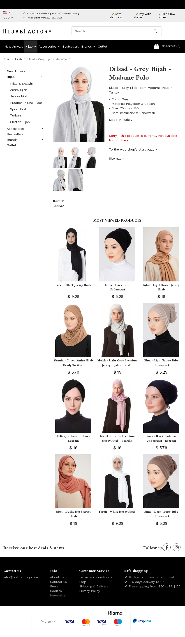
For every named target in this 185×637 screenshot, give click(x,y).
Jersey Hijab (19, 96)
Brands (86, 46)
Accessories (47, 46)
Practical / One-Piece (26, 103)
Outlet (102, 46)
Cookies (56, 591)
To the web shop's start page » (133, 149)
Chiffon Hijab (20, 122)
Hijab (29, 46)
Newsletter (58, 595)
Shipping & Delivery (93, 586)
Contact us (58, 582)
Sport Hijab (18, 109)
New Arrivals (14, 46)
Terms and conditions (95, 577)
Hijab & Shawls (21, 83)
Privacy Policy (89, 591)
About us (57, 577)
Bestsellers (70, 46)
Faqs (82, 582)
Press (54, 586)
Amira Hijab (18, 90)
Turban (15, 115)
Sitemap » (116, 158)
